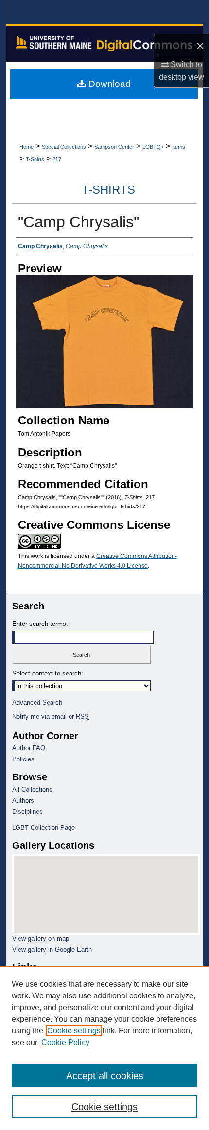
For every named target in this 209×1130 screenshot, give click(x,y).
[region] (104, 1048)
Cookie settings (74, 1031)
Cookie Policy (65, 1042)
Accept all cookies (104, 1075)
